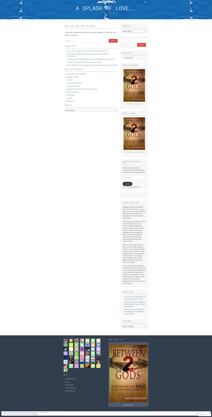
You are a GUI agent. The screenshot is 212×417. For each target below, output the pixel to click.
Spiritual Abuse (72, 92)
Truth (68, 80)
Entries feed (69, 385)
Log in (67, 382)
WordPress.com (71, 391)
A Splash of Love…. (106, 8)
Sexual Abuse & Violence (74, 74)
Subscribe (127, 184)
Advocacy (70, 95)
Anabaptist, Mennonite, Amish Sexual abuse (81, 89)
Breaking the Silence (73, 83)
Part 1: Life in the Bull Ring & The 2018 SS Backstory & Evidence (87, 51)
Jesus (68, 98)
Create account (70, 379)
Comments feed (71, 388)
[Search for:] (87, 41)
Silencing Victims (72, 86)
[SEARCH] (145, 2)
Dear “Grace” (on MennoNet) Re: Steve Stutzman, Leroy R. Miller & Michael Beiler (135, 304)
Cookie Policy (34, 414)
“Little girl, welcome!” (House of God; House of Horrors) (84, 62)
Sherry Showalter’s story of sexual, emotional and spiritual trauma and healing (92, 65)
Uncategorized (71, 77)
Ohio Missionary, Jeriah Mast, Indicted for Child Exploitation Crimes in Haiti (91, 59)
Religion (69, 101)
